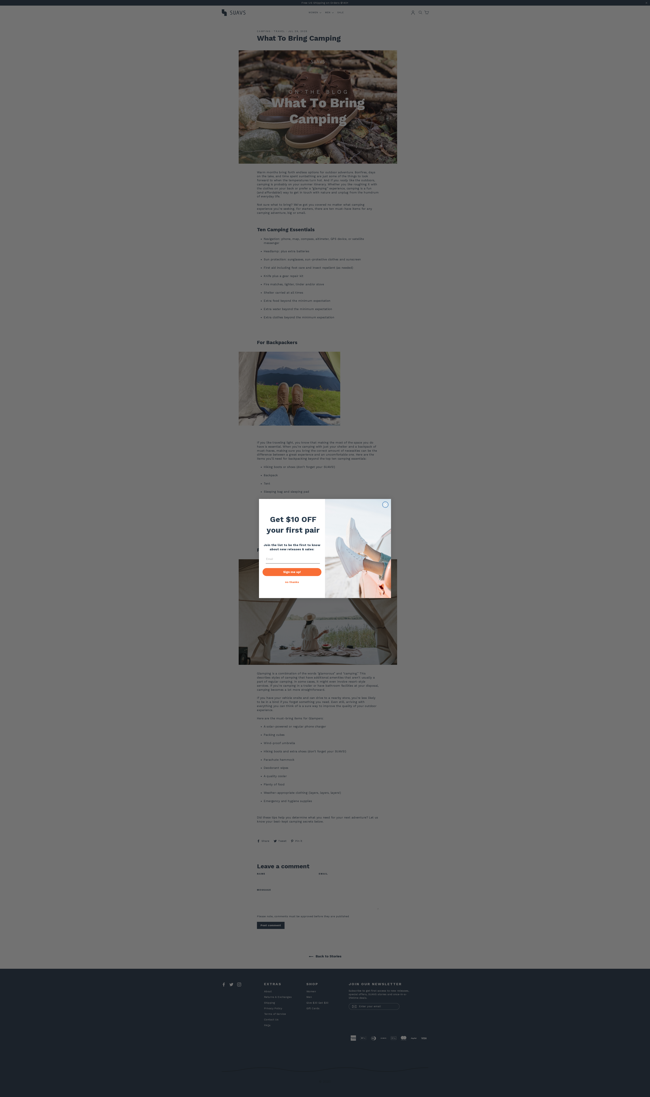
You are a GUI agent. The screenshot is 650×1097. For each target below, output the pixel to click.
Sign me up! (292, 572)
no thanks (292, 582)
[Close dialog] (385, 505)
